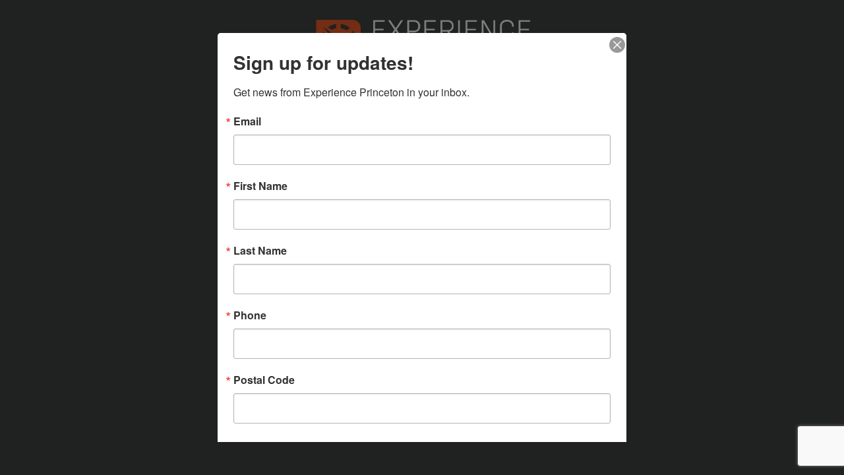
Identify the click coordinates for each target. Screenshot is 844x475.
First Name (260, 186)
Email (247, 121)
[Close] (614, 45)
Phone (249, 315)
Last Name (260, 250)
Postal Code (264, 380)
